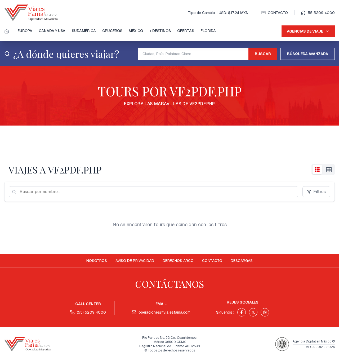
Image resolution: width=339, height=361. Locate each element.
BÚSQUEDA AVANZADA (307, 53)
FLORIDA (208, 30)
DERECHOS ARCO (178, 260)
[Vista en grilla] (317, 169)
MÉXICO (136, 30)
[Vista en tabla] (329, 169)
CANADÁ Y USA (52, 30)
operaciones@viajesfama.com (164, 312)
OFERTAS (185, 30)
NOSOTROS (96, 260)
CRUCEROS (112, 30)
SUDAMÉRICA (84, 30)
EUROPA (24, 30)
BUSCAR (263, 53)
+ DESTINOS (160, 30)
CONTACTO (278, 12)
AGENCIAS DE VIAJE (305, 31)
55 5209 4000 (321, 12)
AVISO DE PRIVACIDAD (134, 260)
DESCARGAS (242, 260)
